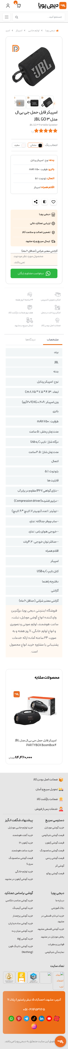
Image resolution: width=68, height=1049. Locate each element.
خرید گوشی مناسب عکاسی (19, 901)
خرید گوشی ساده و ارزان (20, 923)
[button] (18, 6)
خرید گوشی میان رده (22, 931)
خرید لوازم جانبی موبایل (20, 828)
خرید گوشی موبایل (54, 828)
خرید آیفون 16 (26, 843)
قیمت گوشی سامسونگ (52, 851)
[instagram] (34, 1026)
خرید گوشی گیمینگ (22, 908)
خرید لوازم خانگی (24, 872)
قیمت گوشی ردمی (55, 858)
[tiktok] (34, 1018)
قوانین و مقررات (56, 944)
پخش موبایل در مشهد (52, 937)
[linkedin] (41, 1018)
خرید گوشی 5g (25, 939)
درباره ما (60, 901)
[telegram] (26, 1018)
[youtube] (49, 1018)
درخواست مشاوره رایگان (31, 273)
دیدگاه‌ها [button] (31, 339)
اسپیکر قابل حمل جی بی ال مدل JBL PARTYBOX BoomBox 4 (35, 743)
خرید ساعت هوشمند (22, 851)
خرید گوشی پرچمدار (23, 916)
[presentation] (54, 103)
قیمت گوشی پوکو (55, 873)
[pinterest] (19, 1018)
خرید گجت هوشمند (22, 835)
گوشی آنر (59, 866)
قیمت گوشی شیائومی (53, 835)
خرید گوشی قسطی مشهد (51, 929)
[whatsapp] (11, 1018)
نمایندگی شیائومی (54, 952)
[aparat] (57, 1018)
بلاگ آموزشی (57, 908)
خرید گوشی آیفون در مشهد (19, 879)
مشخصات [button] (53, 339)
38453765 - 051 (34, 1009)
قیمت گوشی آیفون (54, 843)
